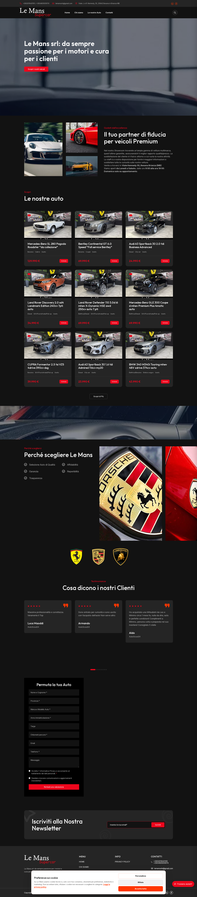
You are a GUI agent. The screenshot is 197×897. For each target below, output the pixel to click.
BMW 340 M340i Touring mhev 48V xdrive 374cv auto (148, 366)
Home (67, 12)
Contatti (109, 12)
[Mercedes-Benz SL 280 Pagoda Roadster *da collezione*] (47, 225)
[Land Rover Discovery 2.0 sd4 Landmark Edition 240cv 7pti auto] (47, 283)
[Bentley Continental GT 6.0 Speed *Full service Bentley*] (98, 225)
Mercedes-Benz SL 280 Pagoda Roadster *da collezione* (47, 245)
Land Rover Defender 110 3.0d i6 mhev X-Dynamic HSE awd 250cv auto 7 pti (98, 306)
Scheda (63, 261)
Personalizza (140, 876)
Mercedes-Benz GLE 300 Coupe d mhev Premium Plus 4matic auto (148, 306)
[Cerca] (175, 12)
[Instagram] (172, 3)
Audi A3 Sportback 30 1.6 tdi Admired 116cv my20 (95, 366)
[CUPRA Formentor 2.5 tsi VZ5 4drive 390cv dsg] (47, 346)
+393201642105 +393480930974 (161, 862)
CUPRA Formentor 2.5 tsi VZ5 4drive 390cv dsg (46, 366)
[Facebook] (176, 3)
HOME (81, 862)
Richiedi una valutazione (54, 787)
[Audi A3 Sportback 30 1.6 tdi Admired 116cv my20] (98, 346)
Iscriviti (158, 825)
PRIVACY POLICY (122, 862)
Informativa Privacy (48, 771)
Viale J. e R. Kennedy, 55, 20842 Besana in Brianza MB (99, 3)
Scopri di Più (98, 396)
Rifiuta (140, 882)
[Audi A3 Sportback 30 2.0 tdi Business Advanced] (149, 225)
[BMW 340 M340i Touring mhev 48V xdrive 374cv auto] (149, 346)
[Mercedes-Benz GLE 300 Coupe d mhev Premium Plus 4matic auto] (149, 283)
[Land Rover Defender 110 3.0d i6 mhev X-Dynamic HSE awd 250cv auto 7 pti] (98, 283)
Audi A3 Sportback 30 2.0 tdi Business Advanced (146, 245)
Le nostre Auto (94, 12)
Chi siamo (78, 12)
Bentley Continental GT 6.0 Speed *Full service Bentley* (95, 245)
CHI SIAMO (84, 867)
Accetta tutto (140, 889)
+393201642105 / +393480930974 (36, 3)
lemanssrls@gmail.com (64, 3)
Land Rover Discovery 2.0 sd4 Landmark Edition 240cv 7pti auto (46, 306)
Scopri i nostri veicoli (36, 69)
